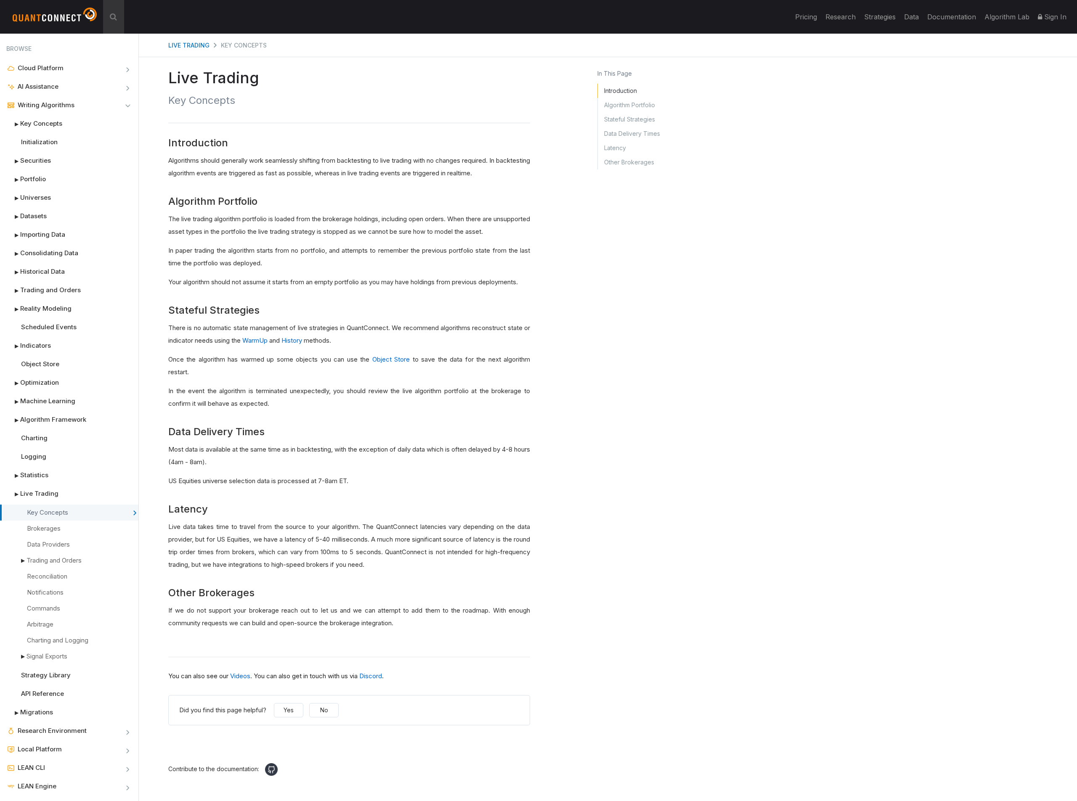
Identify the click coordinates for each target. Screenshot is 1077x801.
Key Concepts (38, 123)
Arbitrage (40, 624)
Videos (240, 676)
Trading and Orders (48, 290)
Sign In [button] (1054, 17)
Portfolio (30, 179)
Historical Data (40, 271)
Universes (33, 197)
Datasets (31, 216)
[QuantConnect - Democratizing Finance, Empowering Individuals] (55, 18)
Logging (33, 456)
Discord (370, 676)
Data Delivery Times (632, 133)
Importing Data (40, 234)
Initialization (39, 142)
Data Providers (48, 544)
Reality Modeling (43, 308)
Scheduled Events (49, 327)
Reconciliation (47, 576)
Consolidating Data (46, 253)
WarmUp (255, 340)
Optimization (37, 382)
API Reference (42, 694)
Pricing (806, 17)
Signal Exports (47, 656)
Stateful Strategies (629, 119)
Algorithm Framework (50, 419)
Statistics (31, 475)
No (324, 710)
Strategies (880, 17)
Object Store (40, 364)
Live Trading (36, 493)
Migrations (34, 712)
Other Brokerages (629, 162)
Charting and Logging (57, 640)
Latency (615, 147)
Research (840, 17)
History (291, 340)
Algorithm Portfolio (629, 104)
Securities (33, 160)
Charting (34, 438)
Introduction (620, 90)
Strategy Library (46, 675)
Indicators (33, 345)
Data (911, 17)
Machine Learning (45, 401)
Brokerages (44, 528)
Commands (43, 608)
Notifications (45, 592)
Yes (289, 710)
